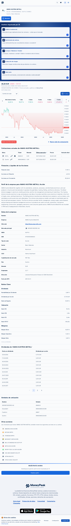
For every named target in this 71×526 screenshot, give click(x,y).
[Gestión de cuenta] (65, 2)
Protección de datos (28, 501)
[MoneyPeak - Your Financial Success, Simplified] (2, 2)
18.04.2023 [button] (5, 365)
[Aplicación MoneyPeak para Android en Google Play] (43, 511)
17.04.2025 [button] (5, 358)
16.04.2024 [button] (5, 361)
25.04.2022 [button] (5, 368)
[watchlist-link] (60, 2)
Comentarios (51, 501)
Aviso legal (16, 501)
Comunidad (41, 501)
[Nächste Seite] (41, 390)
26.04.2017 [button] (5, 385)
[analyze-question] (67, 35)
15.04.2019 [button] (5, 379)
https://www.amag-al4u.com (33, 224)
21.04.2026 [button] (5, 354)
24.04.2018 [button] (5, 382)
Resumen (7, 18)
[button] (68, 2)
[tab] (6, 18)
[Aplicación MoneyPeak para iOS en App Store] (27, 511)
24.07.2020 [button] (5, 375)
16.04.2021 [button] (5, 372)
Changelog (16, 503)
